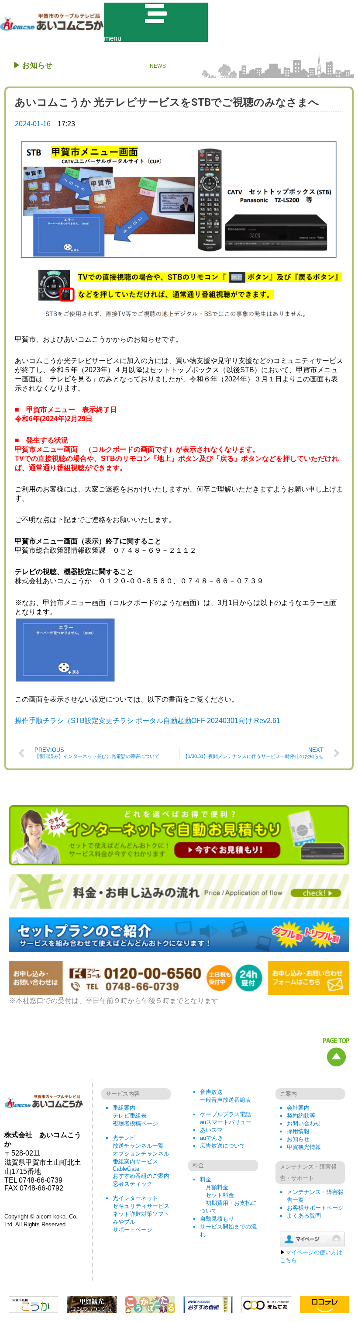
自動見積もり (217, 1218)
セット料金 (220, 1195)
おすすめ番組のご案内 (141, 1176)
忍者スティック (132, 1183)
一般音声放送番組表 (225, 1100)
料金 (205, 1179)
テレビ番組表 (130, 1115)
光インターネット (135, 1198)
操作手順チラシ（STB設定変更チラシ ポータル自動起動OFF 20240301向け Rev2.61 (147, 720)
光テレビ (124, 1138)
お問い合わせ (304, 1123)
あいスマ (211, 1130)
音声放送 (211, 1092)
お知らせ (298, 1139)
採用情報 (298, 1131)
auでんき (211, 1138)
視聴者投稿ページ (135, 1123)
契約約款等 (301, 1115)
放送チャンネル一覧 (138, 1145)
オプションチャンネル (141, 1153)
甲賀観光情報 (304, 1147)
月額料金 (217, 1187)
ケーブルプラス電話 (225, 1114)
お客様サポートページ (315, 1207)
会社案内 (298, 1107)
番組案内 (124, 1107)
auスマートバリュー (225, 1122)
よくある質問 (304, 1215)
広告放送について (222, 1145)
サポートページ (132, 1229)
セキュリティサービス (141, 1206)
